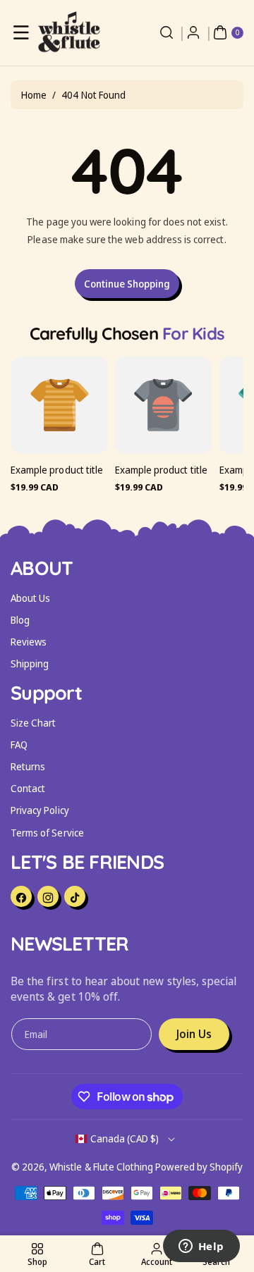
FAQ (19, 744)
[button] (21, 32)
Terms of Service (47, 832)
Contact (28, 788)
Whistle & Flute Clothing (101, 1166)
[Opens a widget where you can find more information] (201, 1247)
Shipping (30, 663)
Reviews (29, 641)
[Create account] (193, 32)
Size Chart (33, 722)
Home (34, 94)
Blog (20, 619)
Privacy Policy (40, 810)
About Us (30, 598)
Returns (28, 766)
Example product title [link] (57, 469)
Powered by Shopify (199, 1166)
